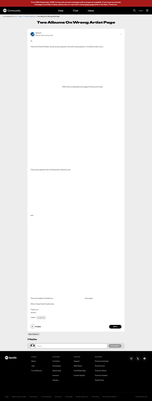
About (33, 361)
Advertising (56, 370)
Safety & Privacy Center (19, 397)
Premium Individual (102, 361)
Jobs (33, 366)
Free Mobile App (80, 370)
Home (15, 16)
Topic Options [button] (33, 334)
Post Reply (115, 346)
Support (77, 361)
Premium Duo (100, 366)
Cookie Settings (46, 397)
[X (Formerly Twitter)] (137, 358)
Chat (75, 10)
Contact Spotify (79, 375)
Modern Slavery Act (82, 397)
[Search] (134, 10)
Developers (56, 366)
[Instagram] (131, 358)
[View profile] (33, 34)
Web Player (78, 366)
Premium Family (100, 370)
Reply (115, 327)
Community (14, 10)
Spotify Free (99, 380)
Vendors (55, 380)
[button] (121, 34)
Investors (55, 375)
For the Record (36, 370)
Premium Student (101, 375)
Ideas (91, 10)
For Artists (56, 361)
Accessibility (69, 397)
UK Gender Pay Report (110, 397)
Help (60, 10)
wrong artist (41, 317)
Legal (6, 397)
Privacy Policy (33, 397)
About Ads (58, 397)
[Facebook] (144, 358)
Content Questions (29, 16)
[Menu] (147, 10)
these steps (89, 4)
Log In (141, 10)
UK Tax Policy (95, 397)
